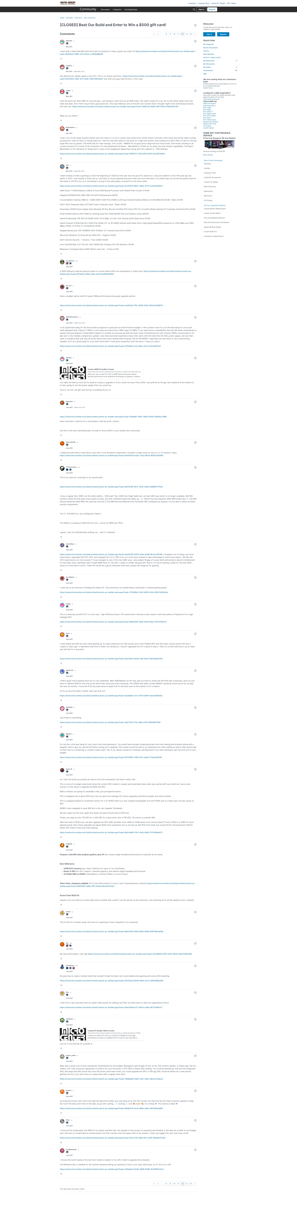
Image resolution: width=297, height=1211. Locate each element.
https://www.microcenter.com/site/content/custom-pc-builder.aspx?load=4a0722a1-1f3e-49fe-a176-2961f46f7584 (110, 722)
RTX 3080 (207, 110)
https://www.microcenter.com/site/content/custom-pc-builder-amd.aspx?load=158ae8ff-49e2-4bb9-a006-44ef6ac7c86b (113, 416)
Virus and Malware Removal (214, 218)
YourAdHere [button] (70, 544)
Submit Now (208, 88)
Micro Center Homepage (213, 160)
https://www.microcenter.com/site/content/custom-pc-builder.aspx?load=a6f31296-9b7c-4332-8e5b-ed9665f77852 (111, 487)
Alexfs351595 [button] (71, 442)
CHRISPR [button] (69, 844)
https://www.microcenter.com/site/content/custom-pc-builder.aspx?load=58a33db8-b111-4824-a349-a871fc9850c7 (111, 1007)
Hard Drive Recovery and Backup (216, 222)
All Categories (208, 44)
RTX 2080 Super (209, 114)
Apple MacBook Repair (212, 227)
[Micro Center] (88, 9)
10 (174, 34)
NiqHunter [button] (69, 401)
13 (186, 34)
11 (178, 34)
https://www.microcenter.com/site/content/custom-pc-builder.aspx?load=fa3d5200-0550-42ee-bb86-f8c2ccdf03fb (111, 554)
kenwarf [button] (68, 1090)
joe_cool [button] (68, 285)
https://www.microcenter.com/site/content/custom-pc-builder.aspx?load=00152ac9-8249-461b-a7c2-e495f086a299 (111, 980)
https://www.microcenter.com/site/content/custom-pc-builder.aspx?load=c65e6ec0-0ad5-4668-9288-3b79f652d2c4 (112, 1169)
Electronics (208, 196)
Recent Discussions (210, 48)
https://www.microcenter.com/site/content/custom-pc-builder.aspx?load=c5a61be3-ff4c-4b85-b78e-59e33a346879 (111, 305)
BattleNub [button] (69, 707)
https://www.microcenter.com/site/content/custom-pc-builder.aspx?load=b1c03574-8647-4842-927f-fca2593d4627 (111, 186)
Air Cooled (207, 126)
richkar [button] (68, 90)
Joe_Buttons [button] (70, 261)
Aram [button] (68, 633)
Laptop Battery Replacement (215, 209)
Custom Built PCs (210, 231)
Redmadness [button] (70, 127)
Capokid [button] (69, 65)
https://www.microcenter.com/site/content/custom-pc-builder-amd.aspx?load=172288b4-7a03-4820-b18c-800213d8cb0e (114, 592)
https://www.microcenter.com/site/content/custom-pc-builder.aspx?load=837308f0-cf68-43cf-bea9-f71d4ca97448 (111, 757)
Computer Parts (210, 173)
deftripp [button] (69, 357)
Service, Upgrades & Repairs (215, 205)
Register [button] (223, 34)
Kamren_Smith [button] (71, 1055)
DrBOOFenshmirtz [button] (72, 317)
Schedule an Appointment (213, 236)
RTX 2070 (207, 118)
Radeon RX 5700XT (210, 122)
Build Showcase (210, 186)
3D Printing (208, 200)
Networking (208, 191)
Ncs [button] (67, 943)
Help (205, 74)
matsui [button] (68, 911)
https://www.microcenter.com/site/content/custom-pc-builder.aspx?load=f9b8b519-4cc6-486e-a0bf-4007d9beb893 (111, 1108)
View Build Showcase (211, 99)
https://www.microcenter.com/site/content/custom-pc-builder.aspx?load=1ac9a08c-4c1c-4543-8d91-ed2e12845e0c (111, 695)
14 (191, 34)
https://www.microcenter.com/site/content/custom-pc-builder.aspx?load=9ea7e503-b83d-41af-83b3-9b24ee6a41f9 (111, 658)
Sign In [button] (209, 34)
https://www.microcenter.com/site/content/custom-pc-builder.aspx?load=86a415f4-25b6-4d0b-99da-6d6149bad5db (111, 931)
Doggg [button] (68, 604)
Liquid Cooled (208, 128)
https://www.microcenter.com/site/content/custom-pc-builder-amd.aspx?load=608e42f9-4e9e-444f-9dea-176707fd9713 (113, 622)
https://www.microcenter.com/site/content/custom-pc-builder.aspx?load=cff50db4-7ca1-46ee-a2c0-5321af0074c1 (110, 346)
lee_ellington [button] (70, 577)
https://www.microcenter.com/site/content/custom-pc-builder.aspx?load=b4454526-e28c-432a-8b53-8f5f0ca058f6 (111, 455)
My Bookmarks (220, 61)
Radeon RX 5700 (209, 124)
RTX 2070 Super (209, 116)
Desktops (207, 164)
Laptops (207, 168)
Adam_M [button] (69, 769)
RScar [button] (68, 1120)
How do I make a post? (212, 57)
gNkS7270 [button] (69, 670)
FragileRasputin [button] (71, 1149)
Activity (206, 51)
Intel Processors (209, 105)
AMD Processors (209, 103)
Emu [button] (67, 992)
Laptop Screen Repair (212, 213)
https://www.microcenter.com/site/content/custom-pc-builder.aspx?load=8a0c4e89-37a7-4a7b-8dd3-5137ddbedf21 (111, 832)
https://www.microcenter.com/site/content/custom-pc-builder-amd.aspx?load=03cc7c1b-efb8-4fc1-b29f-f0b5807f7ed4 (112, 1138)
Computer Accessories (212, 177)
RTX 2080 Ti (208, 112)
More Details (208, 155)
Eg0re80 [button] (69, 41)
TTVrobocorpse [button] (71, 467)
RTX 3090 (207, 107)
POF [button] (67, 165)
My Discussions (209, 64)
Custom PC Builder (211, 182)
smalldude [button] (69, 1019)
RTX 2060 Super (209, 120)
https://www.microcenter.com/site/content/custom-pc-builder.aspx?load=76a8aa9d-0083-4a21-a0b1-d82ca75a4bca (111, 1079)
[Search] (194, 9)
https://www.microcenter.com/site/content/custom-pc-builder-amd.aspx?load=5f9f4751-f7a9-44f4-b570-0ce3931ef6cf (112, 154)
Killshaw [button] (68, 734)
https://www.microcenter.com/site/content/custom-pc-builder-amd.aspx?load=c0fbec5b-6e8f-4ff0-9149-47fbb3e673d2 (125, 106)
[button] (195, 25)
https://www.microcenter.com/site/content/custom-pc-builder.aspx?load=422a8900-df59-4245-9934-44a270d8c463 (140, 954)
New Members (208, 54)
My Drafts (220, 67)
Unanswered (220, 70)
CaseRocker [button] (70, 965)
